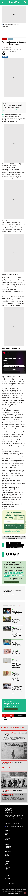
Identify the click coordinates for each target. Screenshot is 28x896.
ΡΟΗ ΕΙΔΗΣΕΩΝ (8, 715)
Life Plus (7, 861)
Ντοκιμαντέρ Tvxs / (10, 733)
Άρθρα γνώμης (8, 846)
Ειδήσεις (7, 830)
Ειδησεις (5, 39)
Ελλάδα (6, 832)
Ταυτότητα (7, 820)
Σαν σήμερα (7, 878)
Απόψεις (7, 844)
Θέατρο (6, 854)
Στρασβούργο (19, 547)
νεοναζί (11, 543)
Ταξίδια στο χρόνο (9, 881)
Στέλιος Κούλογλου (11, 547)
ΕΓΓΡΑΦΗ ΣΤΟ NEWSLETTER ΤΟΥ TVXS (14, 526)
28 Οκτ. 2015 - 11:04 (6, 47)
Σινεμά (6, 853)
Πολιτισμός (8, 851)
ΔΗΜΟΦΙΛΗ (20, 715)
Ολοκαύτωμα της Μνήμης (12, 545)
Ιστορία (7, 875)
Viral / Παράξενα (8, 866)
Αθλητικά (7, 837)
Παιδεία (6, 868)
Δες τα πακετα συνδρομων (10, 709)
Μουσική (7, 855)
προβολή (21, 545)
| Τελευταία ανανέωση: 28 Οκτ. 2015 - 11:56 (11, 49)
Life (5, 864)
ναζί (8, 543)
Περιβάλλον (7, 838)
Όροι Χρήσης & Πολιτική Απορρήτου (12, 823)
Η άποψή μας (8, 847)
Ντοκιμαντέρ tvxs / (7, 762)
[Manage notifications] (25, 893)
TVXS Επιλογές (9, 883)
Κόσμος (6, 833)
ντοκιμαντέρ (18, 543)
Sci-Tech (6, 839)
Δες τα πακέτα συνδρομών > (11, 582)
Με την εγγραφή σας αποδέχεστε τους (14, 531)
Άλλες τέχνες (7, 858)
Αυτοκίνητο (7, 867)
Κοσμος (10, 39)
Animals (6, 863)
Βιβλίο (6, 856)
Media (6, 834)
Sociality (18, 893)
